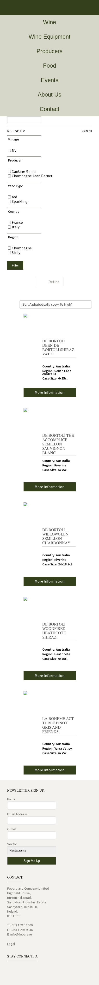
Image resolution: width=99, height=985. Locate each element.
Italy (15, 227)
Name (11, 799)
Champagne (22, 248)
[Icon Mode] (28, 281)
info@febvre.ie (21, 934)
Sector (12, 844)
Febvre (17, 7)
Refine (54, 281)
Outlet (11, 829)
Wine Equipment (49, 36)
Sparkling (20, 201)
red (14, 197)
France (17, 222)
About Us (49, 94)
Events (49, 80)
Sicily (16, 252)
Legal (11, 944)
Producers (49, 51)
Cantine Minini (24, 171)
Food (49, 65)
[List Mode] (71, 281)
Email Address (17, 814)
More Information (49, 392)
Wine (49, 22)
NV (14, 150)
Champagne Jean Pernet (32, 176)
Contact (49, 109)
